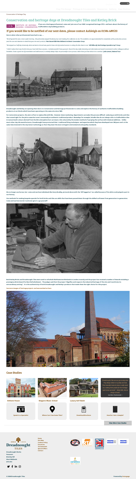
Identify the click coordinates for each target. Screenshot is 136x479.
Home (53, 9)
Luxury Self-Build (77, 401)
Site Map (41, 440)
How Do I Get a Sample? (115, 415)
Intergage (126, 476)
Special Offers (42, 448)
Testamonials (42, 446)
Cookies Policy (43, 442)
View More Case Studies (117, 423)
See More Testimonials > (115, 395)
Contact (40, 451)
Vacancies (41, 444)
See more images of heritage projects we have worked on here (28, 288)
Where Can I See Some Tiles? (52, 415)
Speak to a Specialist (20, 415)
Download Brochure (84, 415)
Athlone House (13, 401)
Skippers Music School (48, 401)
